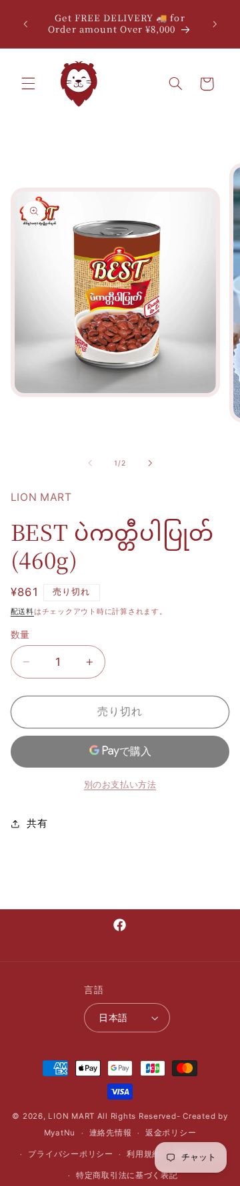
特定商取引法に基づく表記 (127, 1175)
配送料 (22, 611)
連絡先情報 (110, 1132)
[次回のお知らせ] (214, 24)
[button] (28, 84)
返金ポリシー (170, 1132)
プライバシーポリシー (70, 1154)
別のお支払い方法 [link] (120, 785)
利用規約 (144, 1154)
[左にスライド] (90, 463)
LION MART (71, 1116)
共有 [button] (37, 823)
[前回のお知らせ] (25, 24)
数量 (20, 634)
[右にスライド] (150, 463)
